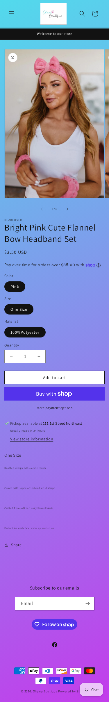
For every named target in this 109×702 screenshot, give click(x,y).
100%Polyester (25, 332)
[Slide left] (41, 209)
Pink (14, 286)
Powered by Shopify (73, 691)
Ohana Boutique (45, 691)
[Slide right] (67, 209)
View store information (31, 439)
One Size (18, 309)
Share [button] (16, 544)
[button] (11, 13)
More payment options (54, 408)
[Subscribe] (87, 603)
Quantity (11, 345)
